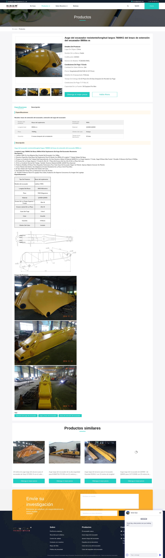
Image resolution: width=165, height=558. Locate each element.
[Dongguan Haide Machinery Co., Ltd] (12, 6)
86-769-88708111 (154, 1)
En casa (33, 6)
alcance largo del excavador (90, 538)
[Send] (160, 555)
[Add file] (127, 555)
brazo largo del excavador (90, 535)
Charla (152, 6)
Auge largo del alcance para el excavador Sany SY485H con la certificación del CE (134, 473)
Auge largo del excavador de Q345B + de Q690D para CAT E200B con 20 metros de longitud (99, 473)
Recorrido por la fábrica (57, 535)
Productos (45, 6)
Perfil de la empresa (56, 531)
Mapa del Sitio (54, 546)
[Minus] (160, 513)
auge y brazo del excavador (48, 415)
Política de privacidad (56, 549)
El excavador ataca (87, 531)
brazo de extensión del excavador (70, 415)
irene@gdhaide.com (138, 1)
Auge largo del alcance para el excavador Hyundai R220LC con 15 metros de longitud (64, 473)
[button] (15, 456)
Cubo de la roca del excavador (91, 546)
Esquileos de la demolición (90, 542)
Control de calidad (55, 538)
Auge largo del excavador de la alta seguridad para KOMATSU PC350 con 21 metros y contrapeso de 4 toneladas (28, 473)
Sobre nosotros (61, 6)
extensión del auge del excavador (26, 415)
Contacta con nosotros (56, 542)
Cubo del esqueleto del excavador (92, 549)
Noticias (75, 6)
